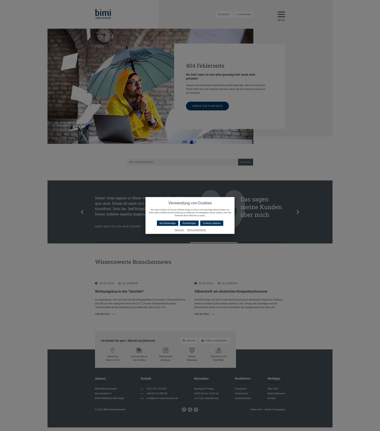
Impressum (179, 230)
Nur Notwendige (168, 223)
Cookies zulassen (212, 223)
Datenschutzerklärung (196, 230)
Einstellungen (189, 223)
